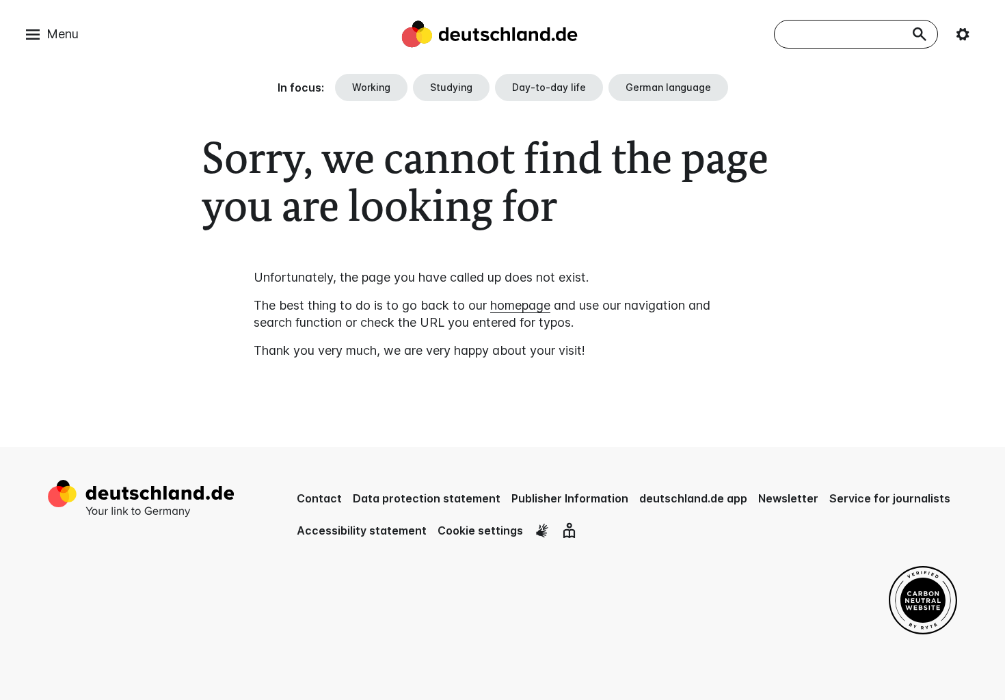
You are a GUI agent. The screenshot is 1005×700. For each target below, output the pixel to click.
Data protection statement (426, 498)
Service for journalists (889, 498)
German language (668, 87)
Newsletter (788, 498)
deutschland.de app (693, 498)
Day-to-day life (549, 87)
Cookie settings (480, 530)
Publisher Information (569, 498)
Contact (319, 498)
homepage (520, 305)
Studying (451, 87)
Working (371, 87)
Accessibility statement (362, 530)
